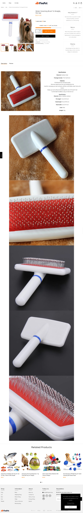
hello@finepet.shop (48, 492)
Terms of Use (32, 496)
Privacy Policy (32, 499)
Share (1, 155)
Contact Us (31, 494)
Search (30, 501)
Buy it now (45, 36)
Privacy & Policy (70, 503)
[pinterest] (43, 499)
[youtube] (43, 496)
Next (80, 7)
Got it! (70, 507)
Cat (6, 7)
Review (11, 63)
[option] (17, 26)
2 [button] (42, 482)
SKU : (37, 40)
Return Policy (18, 496)
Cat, (42, 41)
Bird (2, 496)
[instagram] (50, 496)
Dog (2, 492)
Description (4, 63)
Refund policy (18, 503)
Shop (10, 3)
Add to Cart (49, 31)
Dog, (44, 41)
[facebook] (47, 496)
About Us (31, 492)
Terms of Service (19, 501)
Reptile (2, 501)
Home (4, 3)
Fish (2, 499)
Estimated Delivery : (40, 43)
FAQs (16, 499)
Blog (16, 492)
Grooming (48, 41)
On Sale (16, 3)
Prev (76, 7)
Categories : (38, 41)
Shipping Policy (18, 494)
